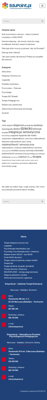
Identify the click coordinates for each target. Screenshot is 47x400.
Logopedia (6, 80)
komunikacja (6, 135)
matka (33, 135)
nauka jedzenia (6, 150)
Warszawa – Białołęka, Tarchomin (23, 290)
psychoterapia (40, 154)
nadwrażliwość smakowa (12, 148)
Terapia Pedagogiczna (10, 101)
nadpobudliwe (6, 139)
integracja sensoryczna (24, 132)
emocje (37, 128)
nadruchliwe (29, 139)
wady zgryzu (34, 160)
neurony (22, 151)
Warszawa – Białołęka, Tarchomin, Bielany (23, 342)
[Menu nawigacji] (42, 6)
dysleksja (38, 125)
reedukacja (6, 157)
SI (28, 157)
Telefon (11, 306)
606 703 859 (13, 318)
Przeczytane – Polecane (11, 88)
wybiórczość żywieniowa (10, 163)
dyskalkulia (28, 125)
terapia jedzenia (6, 160)
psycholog (30, 154)
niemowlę (29, 151)
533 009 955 (13, 361)
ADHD (4, 125)
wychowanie (23, 163)
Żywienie (5, 113)
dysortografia (7, 129)
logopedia (23, 135)
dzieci (16, 128)
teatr (31, 157)
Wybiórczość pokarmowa (12, 105)
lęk (29, 135)
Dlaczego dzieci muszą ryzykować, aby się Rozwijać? (23, 48)
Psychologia (6, 92)
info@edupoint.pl (15, 327)
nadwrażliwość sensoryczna (18, 144)
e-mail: (11, 324)
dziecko (27, 128)
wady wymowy (25, 160)
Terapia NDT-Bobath (10, 96)
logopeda (14, 135)
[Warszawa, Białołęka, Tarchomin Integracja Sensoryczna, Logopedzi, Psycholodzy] (17, 6)
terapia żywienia (16, 160)
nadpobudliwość (18, 139)
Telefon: (11, 358)
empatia (5, 132)
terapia (37, 156)
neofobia (15, 151)
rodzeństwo (14, 157)
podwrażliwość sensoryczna (14, 154)
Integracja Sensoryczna (11, 76)
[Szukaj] (42, 21)
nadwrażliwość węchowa (32, 148)
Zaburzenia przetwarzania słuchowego (17, 109)
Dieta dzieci (6, 72)
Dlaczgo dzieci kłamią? (11, 52)
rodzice (22, 156)
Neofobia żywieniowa (10, 84)
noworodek (38, 151)
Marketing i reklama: (16, 315)
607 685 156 (13, 309)
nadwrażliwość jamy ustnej (20, 142)
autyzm (10, 125)
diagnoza (18, 125)
